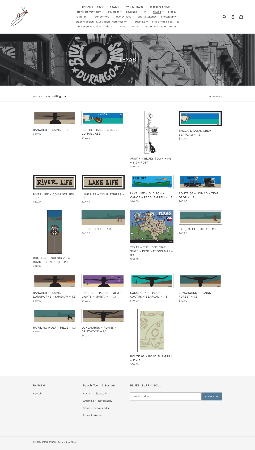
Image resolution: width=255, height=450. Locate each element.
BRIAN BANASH (49, 442)
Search (37, 393)
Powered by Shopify (68, 442)
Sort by (37, 96)
